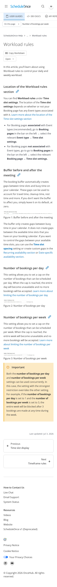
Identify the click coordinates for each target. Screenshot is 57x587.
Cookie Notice (11, 551)
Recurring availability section (19, 252)
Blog (6, 519)
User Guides (16, 16)
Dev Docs (36, 16)
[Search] (43, 6)
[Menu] (51, 6)
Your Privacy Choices (20, 557)
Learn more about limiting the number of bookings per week (28, 344)
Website (8, 524)
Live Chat (8, 492)
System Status (11, 502)
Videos (7, 515)
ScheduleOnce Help (13, 36)
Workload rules (39, 36)
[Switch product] (6, 6)
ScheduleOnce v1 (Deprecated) (20, 529)
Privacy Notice (11, 545)
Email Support (11, 497)
